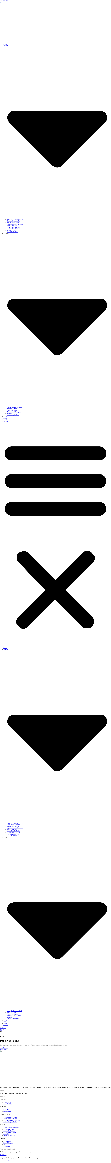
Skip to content (4, 0)
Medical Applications (13, 415)
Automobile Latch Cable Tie (15, 219)
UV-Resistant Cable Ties (13, 228)
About (5, 416)
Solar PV (9, 413)
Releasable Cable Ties (13, 230)
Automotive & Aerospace (14, 412)
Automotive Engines (12, 410)
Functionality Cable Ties (13, 221)
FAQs (5, 418)
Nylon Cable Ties (12, 225)
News (5, 419)
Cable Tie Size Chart (12, 232)
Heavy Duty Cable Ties (13, 227)
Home (5, 44)
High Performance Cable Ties (15, 224)
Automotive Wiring (12, 408)
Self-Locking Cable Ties (13, 222)
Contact (5, 421)
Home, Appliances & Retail (14, 407)
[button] (55, 534)
